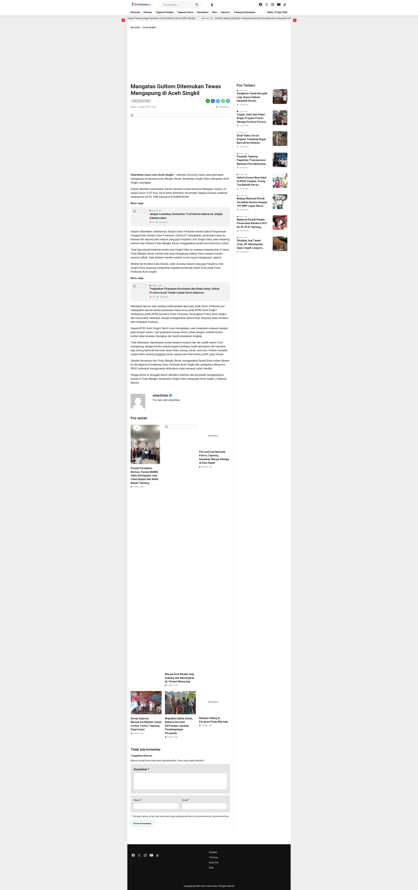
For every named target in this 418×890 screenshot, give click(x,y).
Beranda (135, 12)
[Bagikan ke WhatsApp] (222, 101)
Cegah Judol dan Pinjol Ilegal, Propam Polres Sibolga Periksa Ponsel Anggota (251, 118)
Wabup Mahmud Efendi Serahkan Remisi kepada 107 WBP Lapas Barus (252, 202)
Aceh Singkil (149, 27)
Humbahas (203, 12)
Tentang (213, 857)
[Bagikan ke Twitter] (217, 101)
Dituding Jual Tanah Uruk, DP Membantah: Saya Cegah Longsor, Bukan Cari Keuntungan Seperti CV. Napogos (251, 244)
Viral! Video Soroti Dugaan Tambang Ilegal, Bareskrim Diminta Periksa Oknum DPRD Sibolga (147, 18)
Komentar (141, 769)
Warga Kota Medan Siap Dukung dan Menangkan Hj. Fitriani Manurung (179, 678)
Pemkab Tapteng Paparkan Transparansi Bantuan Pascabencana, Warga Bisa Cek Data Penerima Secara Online (262, 18)
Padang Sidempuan (244, 12)
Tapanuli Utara (185, 12)
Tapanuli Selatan (165, 12)
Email (185, 800)
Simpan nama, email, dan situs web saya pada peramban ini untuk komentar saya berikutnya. (181, 816)
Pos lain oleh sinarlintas (166, 400)
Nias (214, 12)
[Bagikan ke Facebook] (212, 101)
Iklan (211, 867)
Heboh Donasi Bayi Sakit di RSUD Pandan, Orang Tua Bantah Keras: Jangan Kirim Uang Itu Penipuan (251, 181)
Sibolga (148, 12)
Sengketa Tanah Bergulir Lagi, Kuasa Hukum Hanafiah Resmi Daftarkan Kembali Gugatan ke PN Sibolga (252, 97)
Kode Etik (213, 862)
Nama (138, 800)
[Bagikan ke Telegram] (227, 101)
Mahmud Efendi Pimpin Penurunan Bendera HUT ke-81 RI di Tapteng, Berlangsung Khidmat (252, 223)
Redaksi (213, 852)
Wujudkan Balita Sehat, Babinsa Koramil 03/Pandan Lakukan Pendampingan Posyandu (179, 726)
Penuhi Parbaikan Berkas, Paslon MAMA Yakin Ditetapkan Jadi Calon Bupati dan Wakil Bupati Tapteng (144, 475)
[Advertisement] (209, 55)
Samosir (225, 12)
